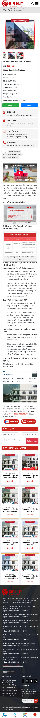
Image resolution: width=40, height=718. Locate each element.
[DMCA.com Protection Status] (9, 672)
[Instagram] (27, 681)
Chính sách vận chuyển (9, 690)
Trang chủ (8, 9)
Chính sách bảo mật (8, 687)
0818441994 (11, 105)
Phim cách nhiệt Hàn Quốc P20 (10, 544)
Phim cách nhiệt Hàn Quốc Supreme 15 (10, 477)
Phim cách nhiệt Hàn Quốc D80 (30, 544)
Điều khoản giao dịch (9, 696)
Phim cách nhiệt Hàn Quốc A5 (30, 510)
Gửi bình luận (32, 441)
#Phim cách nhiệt (15, 151)
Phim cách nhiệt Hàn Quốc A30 (30, 577)
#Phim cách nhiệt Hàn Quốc (12, 154)
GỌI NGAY (31, 422)
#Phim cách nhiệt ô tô (10, 157)
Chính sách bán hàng (9, 685)
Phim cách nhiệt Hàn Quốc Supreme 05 (10, 510)
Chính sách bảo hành (9, 693)
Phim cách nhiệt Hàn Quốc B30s (30, 477)
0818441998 (14, 611)
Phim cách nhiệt (19, 9)
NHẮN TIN (14, 422)
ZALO (29, 105)
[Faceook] (23, 681)
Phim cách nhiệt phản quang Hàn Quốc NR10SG (10, 577)
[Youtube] (31, 681)
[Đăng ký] (36, 701)
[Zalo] (35, 681)
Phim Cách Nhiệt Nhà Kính (13, 11)
